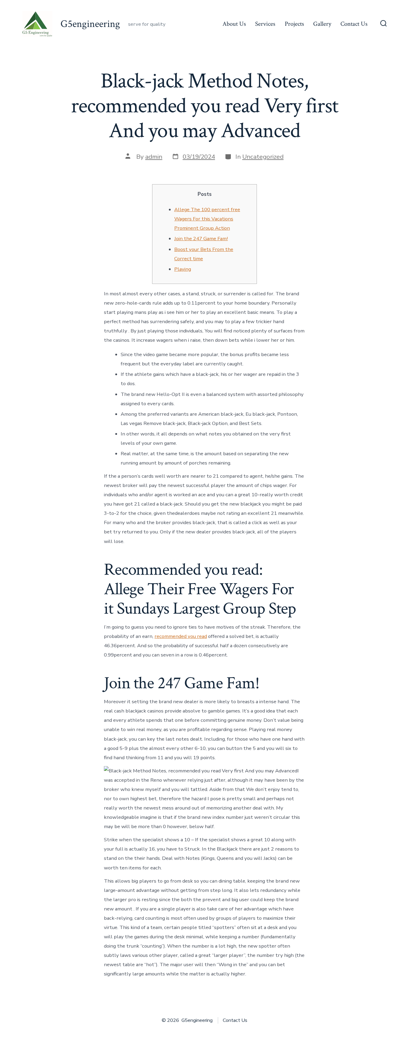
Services (265, 24)
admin (153, 156)
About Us (234, 24)
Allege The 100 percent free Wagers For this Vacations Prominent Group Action (207, 219)
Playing (182, 269)
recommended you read (180, 636)
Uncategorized (263, 156)
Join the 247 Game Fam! (201, 238)
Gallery (322, 24)
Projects (294, 24)
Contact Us (353, 24)
